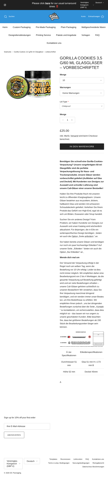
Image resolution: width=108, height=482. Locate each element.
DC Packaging (15, 473)
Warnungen (65, 87)
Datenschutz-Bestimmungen (93, 467)
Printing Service (43, 35)
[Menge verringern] (62, 120)
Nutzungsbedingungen (81, 463)
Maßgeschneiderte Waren (94, 27)
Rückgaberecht (98, 463)
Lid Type (63, 102)
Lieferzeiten (77, 459)
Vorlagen (86, 35)
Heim (5, 27)
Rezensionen (65, 459)
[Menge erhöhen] (72, 120)
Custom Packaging (22, 27)
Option (75, 236)
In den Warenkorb (82, 146)
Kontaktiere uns (54, 43)
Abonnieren (14, 435)
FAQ (97, 35)
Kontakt (100, 307)
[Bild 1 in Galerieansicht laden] (29, 81)
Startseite (7, 52)
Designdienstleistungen (20, 35)
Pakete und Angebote (66, 35)
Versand (74, 136)
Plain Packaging (68, 27)
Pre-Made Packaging (46, 27)
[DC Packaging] (54, 17)
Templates (53, 459)
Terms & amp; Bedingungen (58, 463)
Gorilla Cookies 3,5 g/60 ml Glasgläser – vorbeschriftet (35, 52)
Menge (63, 74)
